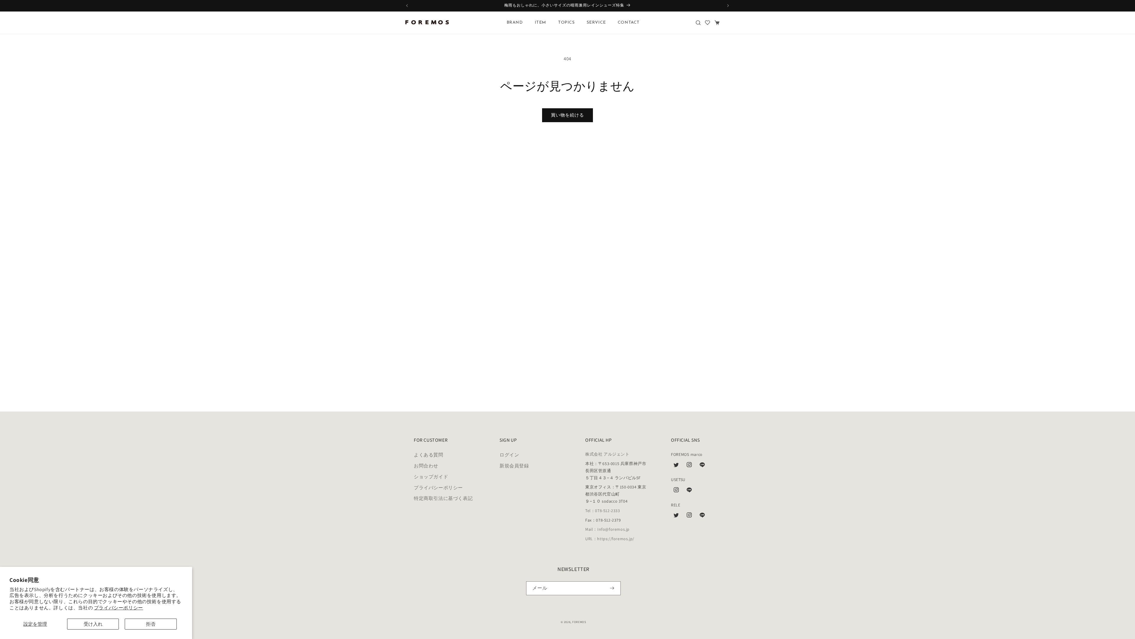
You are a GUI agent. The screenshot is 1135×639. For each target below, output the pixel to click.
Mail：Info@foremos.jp (607, 529)
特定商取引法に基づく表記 (443, 499)
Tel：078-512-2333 (602, 510)
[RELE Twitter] (676, 516)
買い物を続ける (567, 115)
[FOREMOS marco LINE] (702, 466)
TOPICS (566, 22)
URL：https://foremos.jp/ (609, 539)
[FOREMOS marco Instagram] (689, 466)
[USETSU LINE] (689, 491)
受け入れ (93, 624)
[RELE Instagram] (689, 516)
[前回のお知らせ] (407, 5)
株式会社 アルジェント (607, 454)
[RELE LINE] (702, 516)
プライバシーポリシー (118, 608)
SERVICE (596, 22)
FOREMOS (579, 622)
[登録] (612, 588)
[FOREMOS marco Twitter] (676, 466)
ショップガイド (431, 477)
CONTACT (629, 22)
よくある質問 (428, 455)
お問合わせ (426, 466)
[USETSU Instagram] (676, 491)
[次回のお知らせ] (727, 5)
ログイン (509, 455)
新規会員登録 (514, 466)
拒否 (150, 624)
